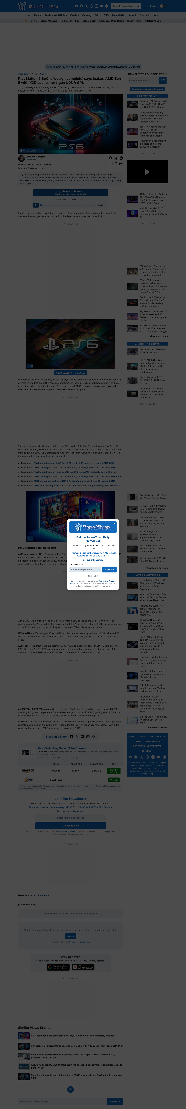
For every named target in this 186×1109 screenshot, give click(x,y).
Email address (76, 564)
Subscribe (109, 569)
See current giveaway (93, 560)
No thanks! (93, 576)
